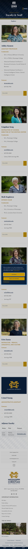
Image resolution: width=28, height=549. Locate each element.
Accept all (14, 274)
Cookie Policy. (17, 270)
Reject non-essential (14, 278)
